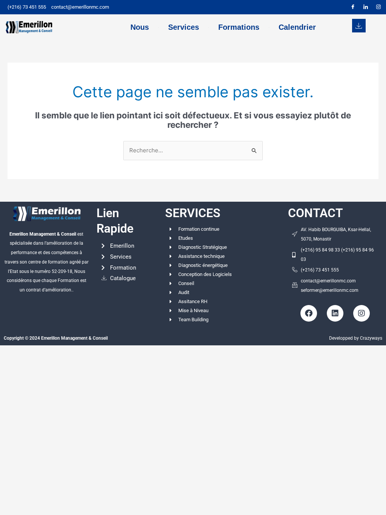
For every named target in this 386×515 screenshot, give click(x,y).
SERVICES (193, 213)
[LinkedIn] (365, 7)
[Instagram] (378, 7)
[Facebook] (352, 7)
